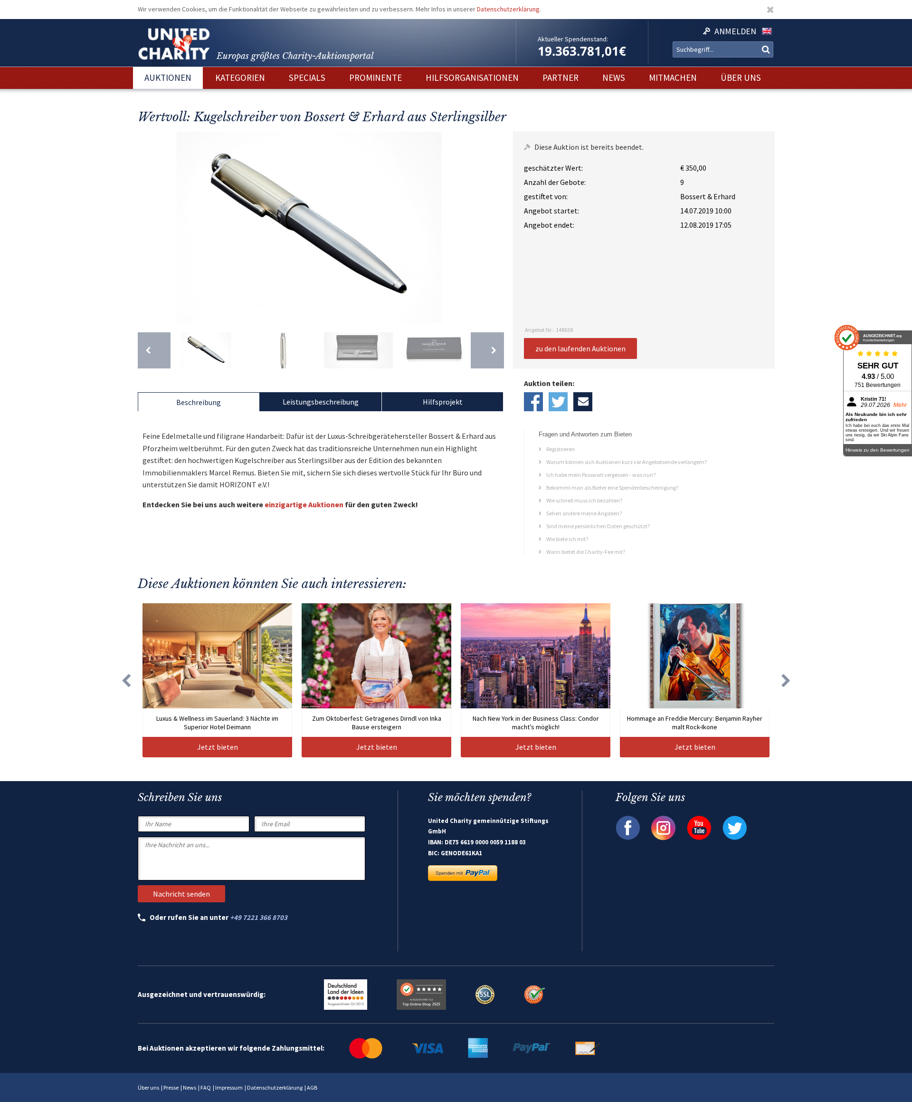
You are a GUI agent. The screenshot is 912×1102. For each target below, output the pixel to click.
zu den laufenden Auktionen (580, 348)
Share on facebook (533, 401)
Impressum (229, 1087)
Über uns (148, 1087)
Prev (147, 227)
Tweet (558, 401)
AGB (312, 1087)
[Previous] (154, 350)
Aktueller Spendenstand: (573, 39)
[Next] (487, 350)
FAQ (205, 1087)
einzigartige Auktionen (304, 504)
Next (494, 227)
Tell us (582, 401)
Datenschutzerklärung (508, 9)
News (189, 1087)
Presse (171, 1087)
